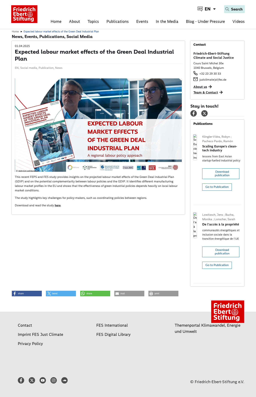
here (58, 205)
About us (200, 87)
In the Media (167, 21)
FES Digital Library (113, 334)
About (74, 21)
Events (142, 21)
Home (56, 21)
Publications (117, 21)
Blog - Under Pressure (205, 21)
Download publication (222, 173)
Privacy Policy (30, 343)
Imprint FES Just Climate (40, 334)
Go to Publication (217, 186)
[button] (27, 293)
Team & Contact (205, 92)
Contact (25, 325)
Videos (238, 21)
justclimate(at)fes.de (212, 79)
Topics (93, 21)
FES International (112, 325)
